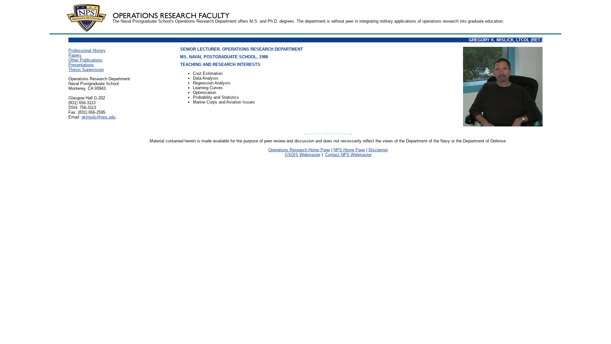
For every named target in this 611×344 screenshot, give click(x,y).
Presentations (81, 64)
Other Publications (85, 60)
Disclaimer (378, 149)
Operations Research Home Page (299, 149)
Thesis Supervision (86, 69)
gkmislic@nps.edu (98, 117)
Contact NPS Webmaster (348, 154)
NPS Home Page (349, 149)
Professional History (87, 50)
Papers (74, 55)
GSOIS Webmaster (302, 154)
